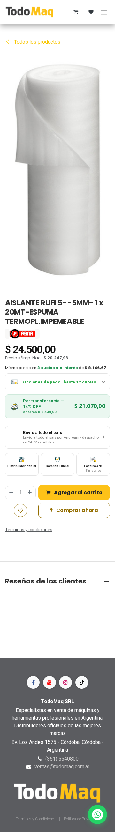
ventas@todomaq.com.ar (61, 766)
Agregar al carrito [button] (77, 492)
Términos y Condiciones (36, 819)
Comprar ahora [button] (76, 510)
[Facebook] (33, 682)
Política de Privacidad (81, 819)
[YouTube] (49, 682)
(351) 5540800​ (62, 759)
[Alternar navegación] (103, 12)
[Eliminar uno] (10, 492)
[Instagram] (65, 682)
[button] (57, 437)
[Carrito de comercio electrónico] (75, 11)
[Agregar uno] (30, 492)
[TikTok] (81, 682)
